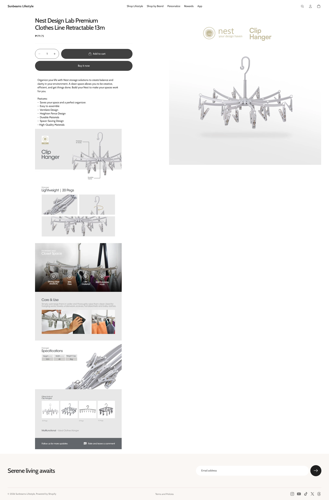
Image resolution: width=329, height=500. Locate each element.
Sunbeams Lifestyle (25, 493)
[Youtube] (299, 494)
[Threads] (319, 494)
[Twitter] (312, 494)
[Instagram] (292, 494)
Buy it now (84, 65)
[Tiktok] (305, 494)
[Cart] (319, 6)
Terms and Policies (164, 494)
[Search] (302, 6)
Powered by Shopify (46, 493)
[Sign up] (315, 470)
